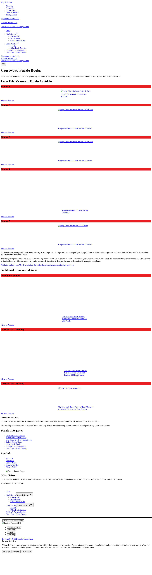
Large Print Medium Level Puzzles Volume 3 (75, 160)
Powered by (17, 539)
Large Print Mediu (69, 210)
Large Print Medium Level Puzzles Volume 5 (75, 245)
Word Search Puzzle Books (16, 438)
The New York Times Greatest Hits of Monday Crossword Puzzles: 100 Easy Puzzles (75, 373)
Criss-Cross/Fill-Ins (17, 40)
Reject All (15, 551)
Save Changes (26, 551)
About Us (9, 6)
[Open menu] (3, 64)
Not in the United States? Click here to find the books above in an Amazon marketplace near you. (37, 265)
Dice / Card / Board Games (16, 52)
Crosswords (14, 36)
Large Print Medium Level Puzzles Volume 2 (75, 128)
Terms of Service (12, 12)
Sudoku (13, 46)
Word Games (11, 495)
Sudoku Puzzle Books (14, 442)
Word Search (15, 38)
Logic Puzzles (11, 505)
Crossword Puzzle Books (15, 436)
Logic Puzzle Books (13, 444)
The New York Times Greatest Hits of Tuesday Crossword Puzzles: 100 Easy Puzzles (75, 408)
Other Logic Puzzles (18, 48)
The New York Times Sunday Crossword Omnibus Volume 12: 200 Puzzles (74, 319)
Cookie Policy (11, 10)
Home (8, 31)
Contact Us (10, 8)
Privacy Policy (11, 15)
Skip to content (6, 2)
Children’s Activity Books (15, 50)
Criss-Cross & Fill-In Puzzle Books (19, 440)
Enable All (6, 551)
